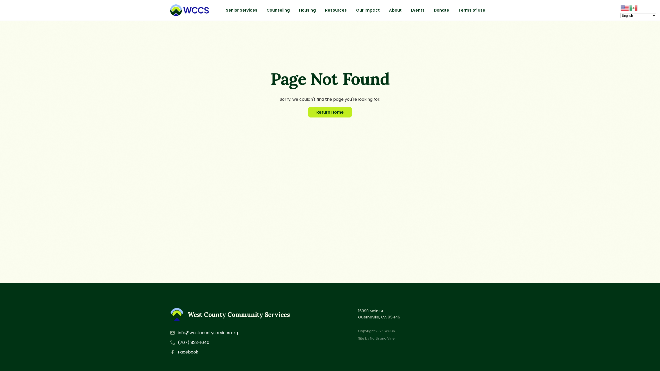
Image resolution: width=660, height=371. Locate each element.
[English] (625, 8)
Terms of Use (471, 10)
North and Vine (382, 338)
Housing (307, 10)
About (395, 10)
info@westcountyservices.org (208, 333)
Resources (336, 10)
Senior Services (241, 10)
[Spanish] (633, 8)
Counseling (278, 10)
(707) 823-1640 (193, 342)
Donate (441, 10)
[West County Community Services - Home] (189, 10)
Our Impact (368, 10)
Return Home (330, 112)
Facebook (188, 352)
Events (418, 10)
